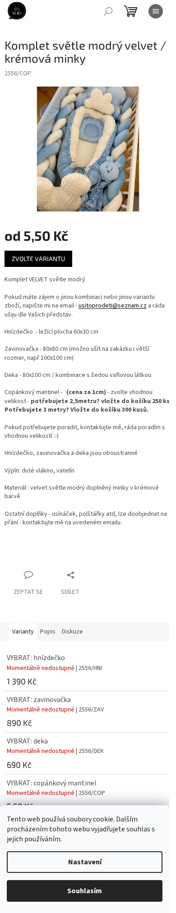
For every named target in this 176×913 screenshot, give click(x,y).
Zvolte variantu (38, 258)
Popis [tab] (48, 631)
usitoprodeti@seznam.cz (113, 305)
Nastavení (85, 862)
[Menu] (156, 11)
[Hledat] (108, 11)
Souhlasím (84, 891)
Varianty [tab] (23, 631)
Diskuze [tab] (72, 631)
